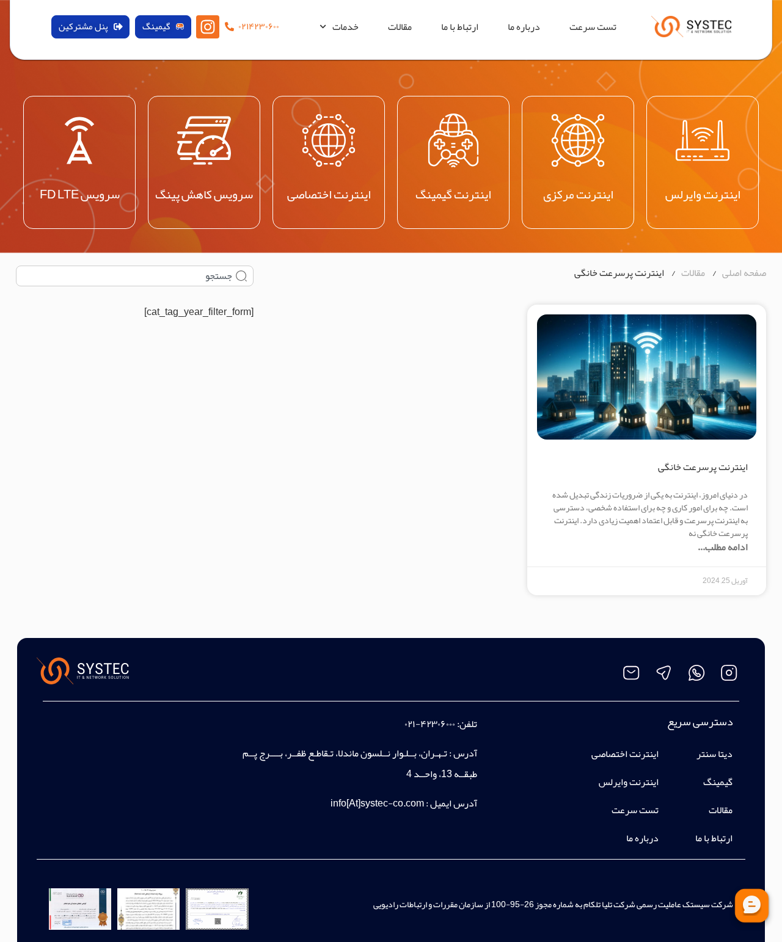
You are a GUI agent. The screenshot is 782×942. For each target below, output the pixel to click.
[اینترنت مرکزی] (578, 140)
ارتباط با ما (459, 27)
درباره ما (524, 27)
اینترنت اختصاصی (329, 194)
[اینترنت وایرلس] (702, 140)
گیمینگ (718, 782)
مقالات (400, 27)
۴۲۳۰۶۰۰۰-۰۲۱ (429, 724)
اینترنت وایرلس (702, 194)
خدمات (345, 27)
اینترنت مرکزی (578, 194)
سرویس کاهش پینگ (204, 194)
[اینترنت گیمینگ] (453, 140)
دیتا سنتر (714, 754)
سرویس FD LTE (80, 194)
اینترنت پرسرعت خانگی (703, 467)
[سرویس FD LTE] (79, 140)
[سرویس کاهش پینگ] (204, 140)
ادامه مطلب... (723, 547)
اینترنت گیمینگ (453, 194)
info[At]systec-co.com (377, 803)
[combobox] (135, 276)
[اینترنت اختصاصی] (329, 140)
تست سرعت (592, 27)
